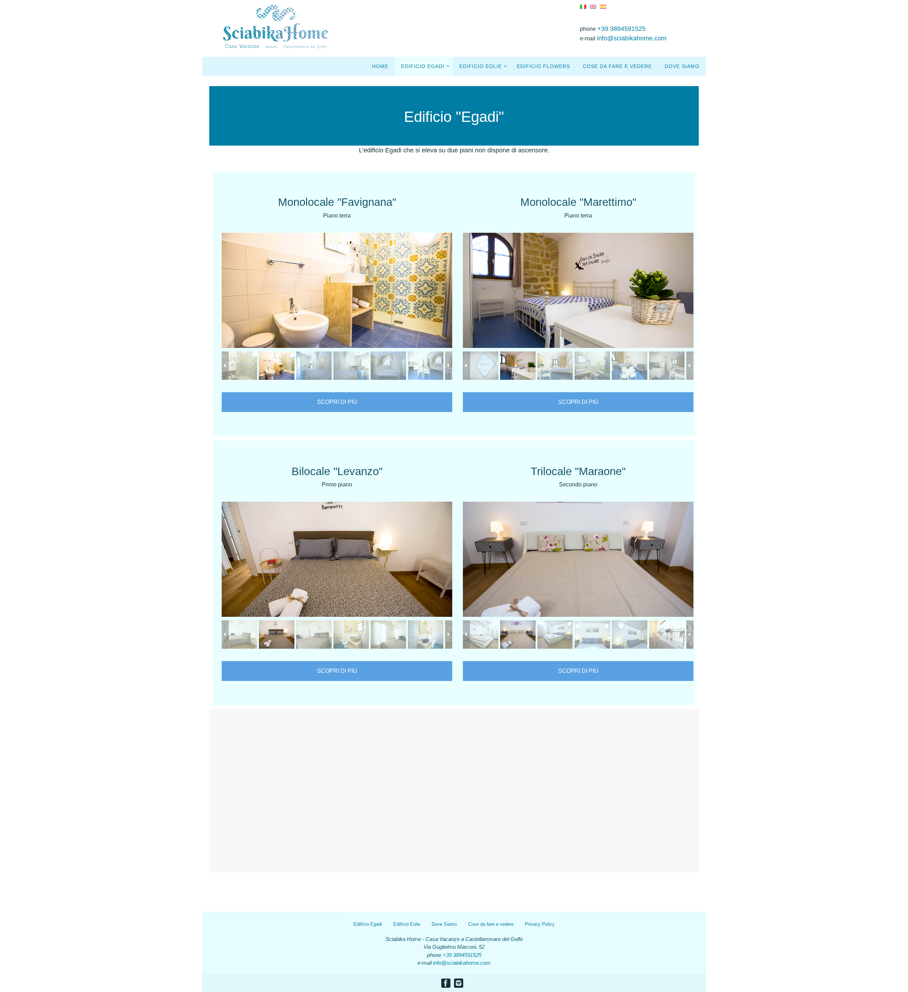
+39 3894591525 (621, 28)
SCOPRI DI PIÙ (337, 402)
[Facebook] (445, 983)
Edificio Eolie (406, 924)
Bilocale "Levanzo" (337, 471)
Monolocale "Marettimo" (578, 202)
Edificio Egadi (368, 924)
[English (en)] (593, 6)
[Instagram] (458, 983)
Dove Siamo (444, 924)
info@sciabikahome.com (631, 38)
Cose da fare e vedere (491, 924)
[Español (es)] (603, 6)
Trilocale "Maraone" (578, 471)
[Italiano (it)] (583, 6)
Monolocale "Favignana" (337, 202)
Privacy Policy (540, 924)
